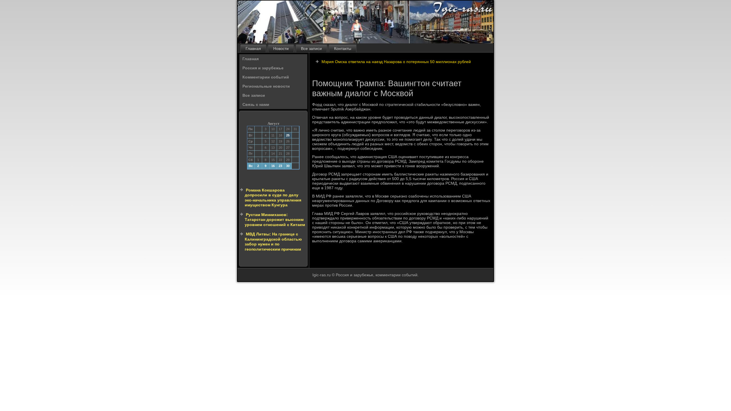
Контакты (342, 48)
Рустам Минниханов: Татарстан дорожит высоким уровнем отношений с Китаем (275, 219)
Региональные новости (266, 86)
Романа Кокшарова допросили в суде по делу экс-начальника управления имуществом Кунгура (273, 197)
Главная (253, 48)
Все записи (311, 48)
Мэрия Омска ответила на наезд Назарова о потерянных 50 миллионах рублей (396, 61)
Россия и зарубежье (263, 68)
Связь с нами (255, 104)
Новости (281, 48)
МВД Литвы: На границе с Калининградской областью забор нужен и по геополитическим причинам (273, 241)
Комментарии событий (265, 77)
